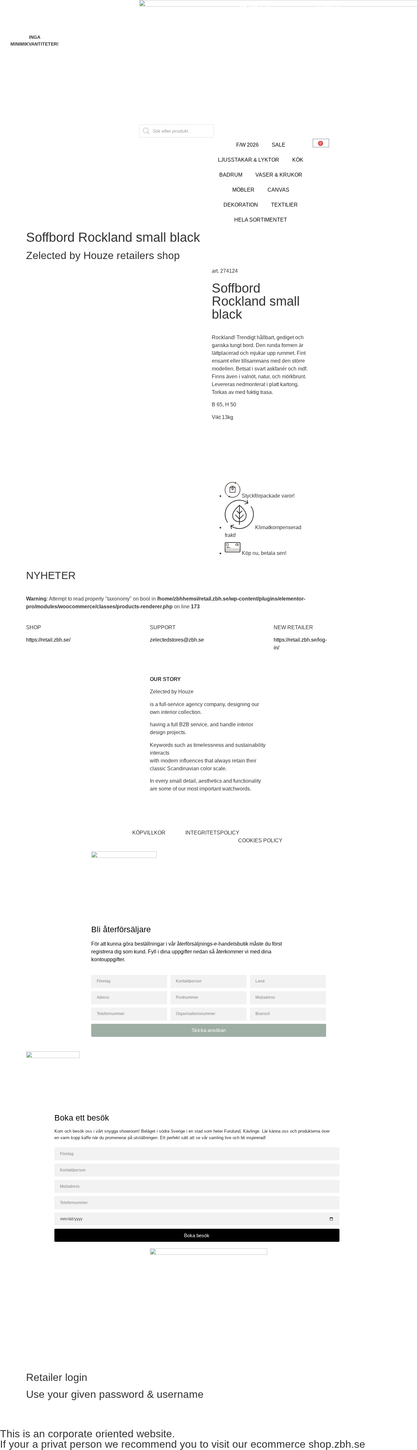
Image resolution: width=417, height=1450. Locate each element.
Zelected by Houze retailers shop (103, 255)
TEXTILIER (284, 205)
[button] (261, 841)
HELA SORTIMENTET (260, 220)
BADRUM (230, 175)
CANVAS (278, 190)
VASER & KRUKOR (278, 175)
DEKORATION (240, 205)
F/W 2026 (247, 145)
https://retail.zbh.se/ (48, 640)
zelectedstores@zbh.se (177, 640)
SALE (278, 145)
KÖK (297, 160)
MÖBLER (243, 190)
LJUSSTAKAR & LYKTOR (248, 160)
